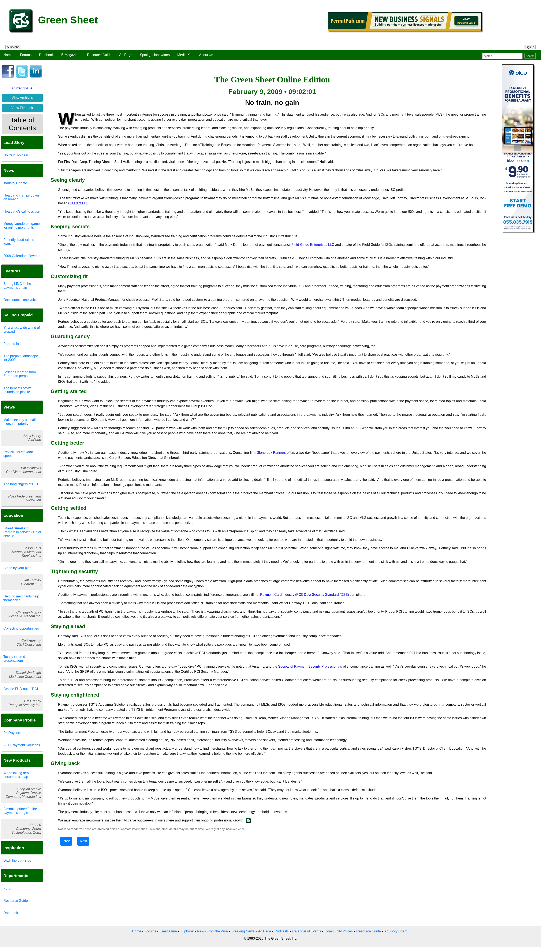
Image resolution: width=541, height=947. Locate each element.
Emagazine (168, 931)
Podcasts (282, 931)
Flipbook (187, 931)
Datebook (46, 55)
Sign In (529, 47)
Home (7, 55)
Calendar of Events (306, 931)
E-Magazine (70, 55)
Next (83, 841)
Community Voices (339, 931)
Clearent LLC (78, 203)
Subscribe (13, 47)
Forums (25, 55)
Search (530, 55)
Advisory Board (395, 931)
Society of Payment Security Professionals (310, 666)
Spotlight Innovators (155, 55)
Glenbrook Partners (271, 452)
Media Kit (184, 55)
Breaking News (242, 931)
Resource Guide (99, 55)
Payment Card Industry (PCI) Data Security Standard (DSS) (304, 594)
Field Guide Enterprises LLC (312, 244)
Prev (66, 841)
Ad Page (125, 55)
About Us (206, 55)
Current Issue (22, 88)
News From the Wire (212, 931)
